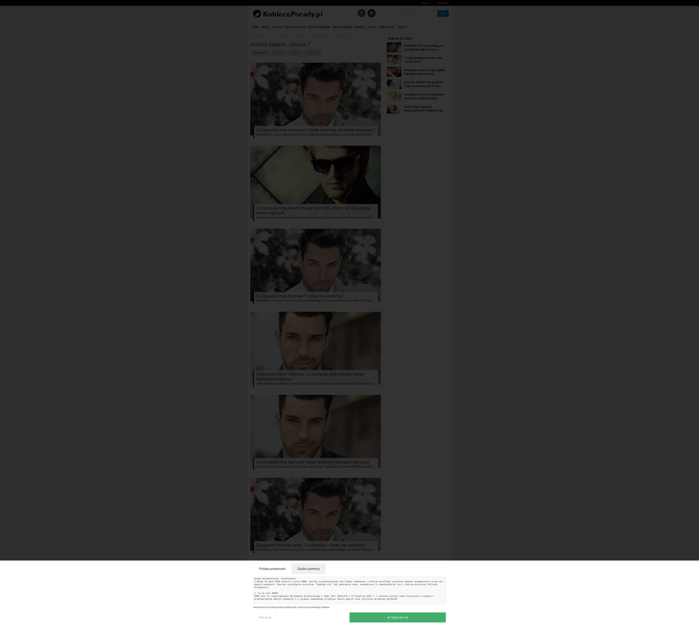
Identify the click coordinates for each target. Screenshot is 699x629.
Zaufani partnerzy (308, 569)
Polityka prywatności (272, 569)
